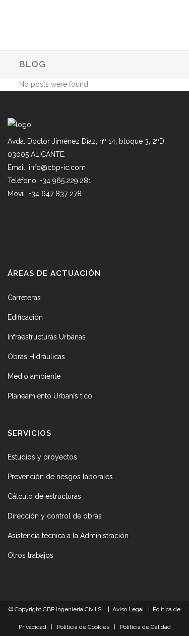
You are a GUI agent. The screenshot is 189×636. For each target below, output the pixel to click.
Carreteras (24, 298)
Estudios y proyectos (42, 457)
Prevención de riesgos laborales (60, 477)
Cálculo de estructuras (44, 496)
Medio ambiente (34, 376)
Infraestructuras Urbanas (47, 337)
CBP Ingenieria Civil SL (74, 609)
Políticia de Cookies (83, 626)
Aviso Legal (128, 609)
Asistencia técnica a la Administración (68, 536)
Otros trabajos (30, 555)
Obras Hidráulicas (36, 357)
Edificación (25, 317)
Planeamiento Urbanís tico (50, 396)
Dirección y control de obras (55, 516)
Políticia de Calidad (145, 626)
